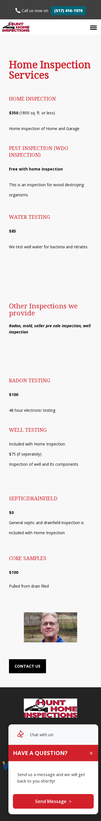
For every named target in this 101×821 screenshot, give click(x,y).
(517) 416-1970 (68, 10)
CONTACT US (27, 666)
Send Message (53, 801)
